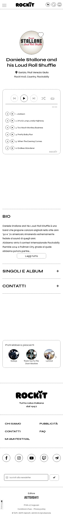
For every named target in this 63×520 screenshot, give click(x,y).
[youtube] (31, 458)
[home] (25, 4)
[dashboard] (59, 4)
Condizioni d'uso (25, 509)
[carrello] (48, 4)
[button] (7, 357)
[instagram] (19, 458)
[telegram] (57, 458)
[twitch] (44, 458)
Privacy (2, 505)
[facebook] (6, 458)
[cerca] (53, 4)
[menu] (3, 4)
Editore (29, 494)
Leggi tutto (31, 256)
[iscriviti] (54, 477)
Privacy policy (39, 509)
